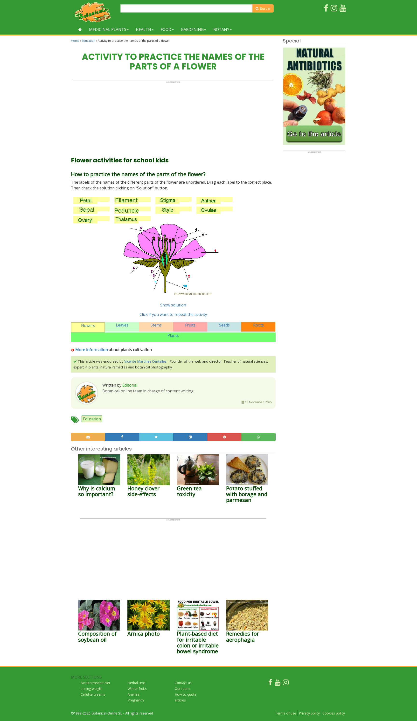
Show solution (173, 305)
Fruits (190, 325)
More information (91, 349)
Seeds (224, 325)
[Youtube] (277, 683)
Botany (221, 29)
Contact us (183, 682)
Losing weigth (91, 688)
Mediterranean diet (95, 682)
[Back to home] (80, 29)
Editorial (129, 385)
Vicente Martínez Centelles (145, 361)
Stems (156, 325)
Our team (182, 688)
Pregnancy (136, 700)
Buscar (265, 8)
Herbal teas (137, 682)
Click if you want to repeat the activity (173, 314)
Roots (258, 325)
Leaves (122, 325)
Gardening (192, 29)
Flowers (88, 325)
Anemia (133, 694)
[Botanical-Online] (94, 12)
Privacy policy (309, 713)
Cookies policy (333, 713)
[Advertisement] (173, 117)
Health (143, 29)
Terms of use (285, 713)
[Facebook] (270, 683)
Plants (173, 335)
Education (88, 41)
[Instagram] (286, 683)
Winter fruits (137, 688)
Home (75, 41)
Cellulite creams (93, 694)
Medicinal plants (107, 29)
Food (166, 29)
